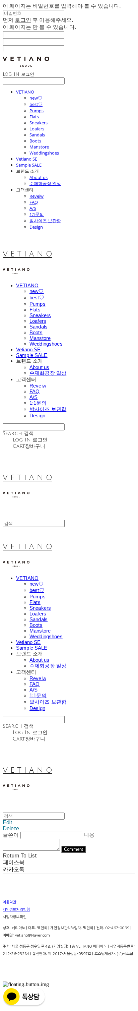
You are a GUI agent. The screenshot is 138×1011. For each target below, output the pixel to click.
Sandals (37, 135)
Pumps (36, 111)
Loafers (36, 129)
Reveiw (36, 196)
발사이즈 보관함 (45, 221)
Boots (35, 141)
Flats (34, 117)
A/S (32, 208)
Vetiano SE (26, 159)
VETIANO (25, 92)
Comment (73, 849)
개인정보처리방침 (16, 909)
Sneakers (38, 123)
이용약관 (9, 902)
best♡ (36, 104)
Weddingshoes (44, 153)
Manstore (39, 147)
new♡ (35, 98)
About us (38, 177)
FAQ (33, 202)
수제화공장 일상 (45, 183)
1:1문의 (36, 214)
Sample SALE (29, 165)
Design (36, 227)
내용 (89, 835)
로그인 (23, 20)
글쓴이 (11, 835)
